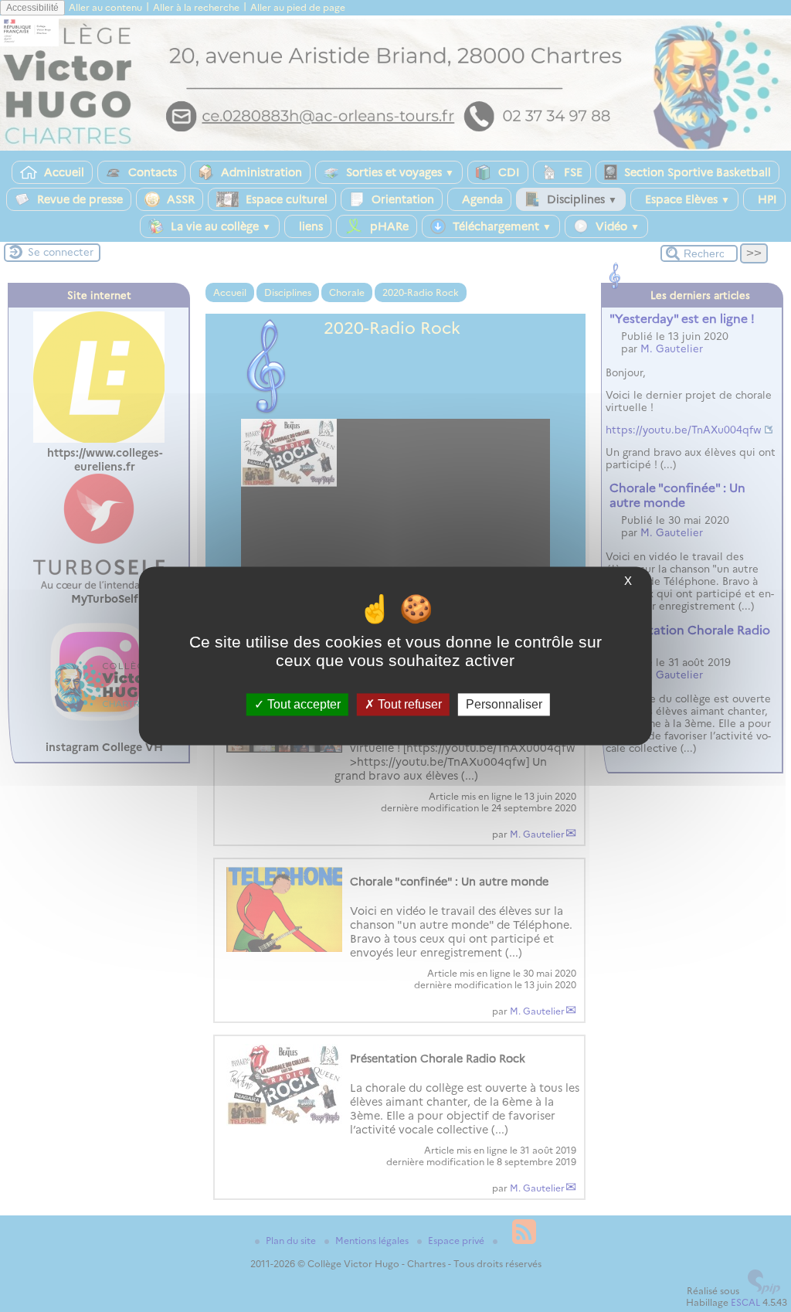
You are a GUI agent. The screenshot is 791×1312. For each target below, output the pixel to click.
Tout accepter (302, 704)
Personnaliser (504, 704)
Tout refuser (408, 704)
